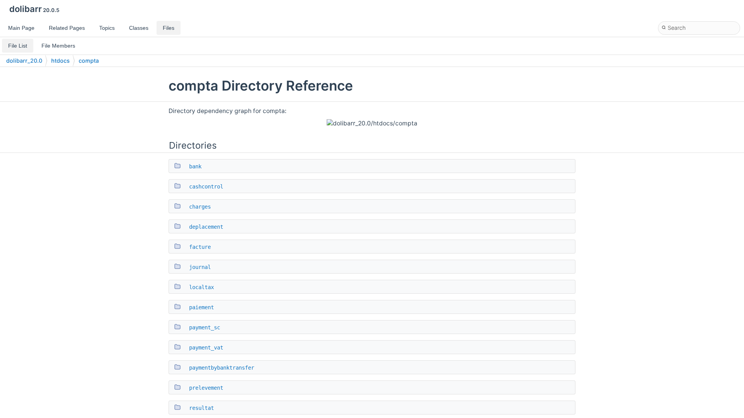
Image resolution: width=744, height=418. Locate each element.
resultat (201, 408)
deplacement (206, 227)
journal (200, 267)
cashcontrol (206, 186)
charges (200, 207)
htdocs (60, 60)
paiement (201, 307)
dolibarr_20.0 (24, 60)
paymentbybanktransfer (221, 368)
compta (89, 60)
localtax (201, 287)
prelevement (206, 388)
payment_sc (204, 327)
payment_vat (206, 347)
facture (200, 247)
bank (195, 166)
